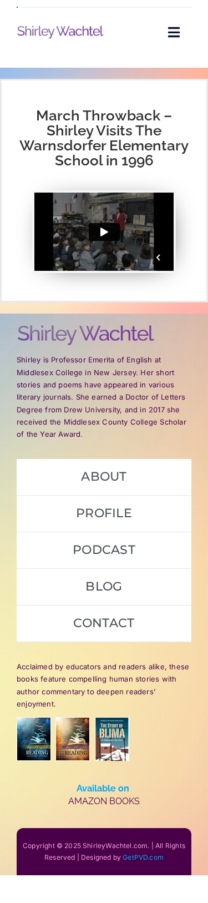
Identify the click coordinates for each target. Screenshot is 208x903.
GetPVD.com (143, 857)
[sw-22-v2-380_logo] (60, 29)
